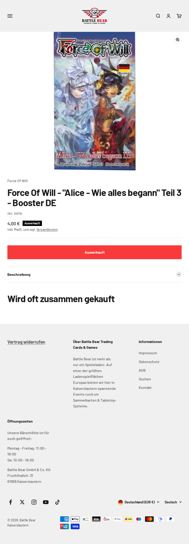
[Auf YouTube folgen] (46, 502)
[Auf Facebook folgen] (10, 502)
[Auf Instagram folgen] (34, 502)
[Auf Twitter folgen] (22, 502)
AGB (142, 370)
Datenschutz (149, 361)
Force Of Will (17, 180)
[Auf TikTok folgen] (57, 502)
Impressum (148, 353)
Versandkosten (47, 229)
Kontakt (145, 387)
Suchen (145, 379)
